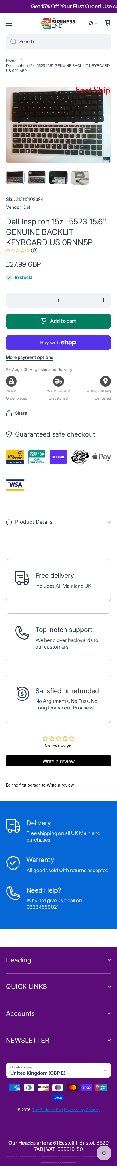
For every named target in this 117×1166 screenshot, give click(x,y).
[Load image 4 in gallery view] (80, 178)
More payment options (29, 357)
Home (11, 60)
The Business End (47, 1110)
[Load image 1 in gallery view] (15, 177)
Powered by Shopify (82, 1110)
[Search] (11, 41)
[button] (93, 23)
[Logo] (58, 23)
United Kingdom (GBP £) (38, 1073)
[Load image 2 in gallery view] (37, 177)
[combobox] (58, 41)
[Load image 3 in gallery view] (58, 177)
